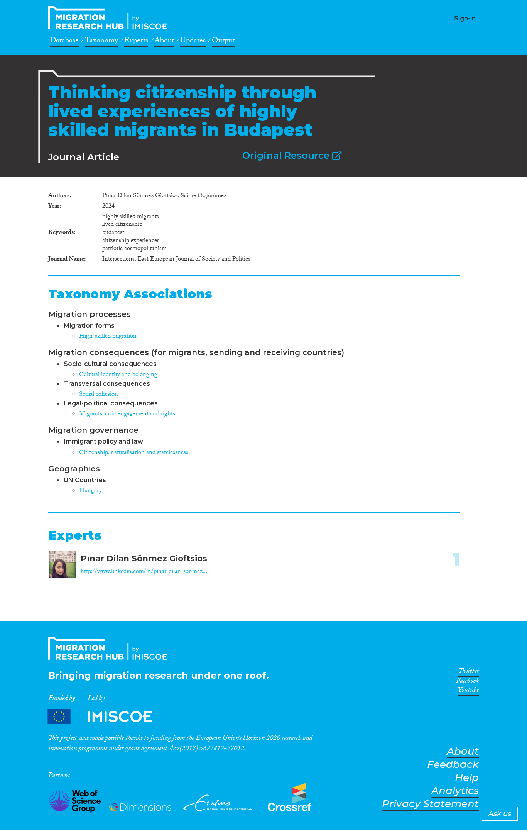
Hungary (90, 491)
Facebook (467, 682)
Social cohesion (98, 395)
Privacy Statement (430, 804)
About (164, 42)
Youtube (468, 691)
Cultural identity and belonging (118, 375)
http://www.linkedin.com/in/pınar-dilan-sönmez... (144, 572)
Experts (136, 42)
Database (64, 42)
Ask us (499, 814)
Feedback (453, 765)
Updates (193, 42)
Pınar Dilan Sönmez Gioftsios (144, 558)
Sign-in (465, 18)
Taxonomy (101, 42)
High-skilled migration (108, 337)
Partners (106, 716)
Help (467, 778)
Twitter (468, 672)
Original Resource (287, 155)
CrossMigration (110, 17)
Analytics (455, 791)
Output (223, 42)
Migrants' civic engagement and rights (127, 414)
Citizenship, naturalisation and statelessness (133, 453)
